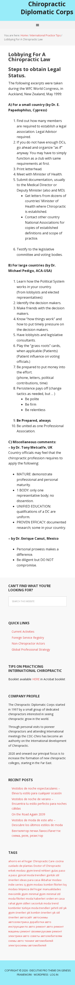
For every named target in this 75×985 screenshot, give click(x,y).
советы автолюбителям (46, 936)
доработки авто (40, 922)
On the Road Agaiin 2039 (28, 814)
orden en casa (55, 898)
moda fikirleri (16, 898)
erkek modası (17, 870)
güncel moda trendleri (32, 875)
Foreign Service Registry (28, 638)
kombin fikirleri (53, 884)
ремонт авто (44, 926)
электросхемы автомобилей (27, 945)
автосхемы (40, 917)
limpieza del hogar (30, 889)
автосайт (26, 917)
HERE (36, 679)
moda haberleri (35, 898)
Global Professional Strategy (31, 649)
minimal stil (53, 894)
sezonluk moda (41, 903)
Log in (54, 974)
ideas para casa (30, 880)
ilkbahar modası (51, 880)
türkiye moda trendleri (36, 908)
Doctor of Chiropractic (47, 866)
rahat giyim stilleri (19, 903)
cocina (59, 861)
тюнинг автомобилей (39, 941)
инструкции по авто (21, 926)
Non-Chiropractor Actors (28, 643)
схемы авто (16, 941)
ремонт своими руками (35, 931)
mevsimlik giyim (18, 894)
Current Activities (23, 631)
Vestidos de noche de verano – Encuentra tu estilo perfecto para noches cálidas (39, 803)
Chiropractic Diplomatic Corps (47, 8)
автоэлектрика (18, 922)
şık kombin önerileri (39, 912)
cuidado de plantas (20, 866)
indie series (15, 884)
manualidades (52, 889)
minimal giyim (37, 894)
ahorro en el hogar (20, 861)
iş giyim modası (33, 884)
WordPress (41, 974)
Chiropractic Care (44, 861)
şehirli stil (56, 908)
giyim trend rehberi (38, 870)
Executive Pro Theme (43, 970)
